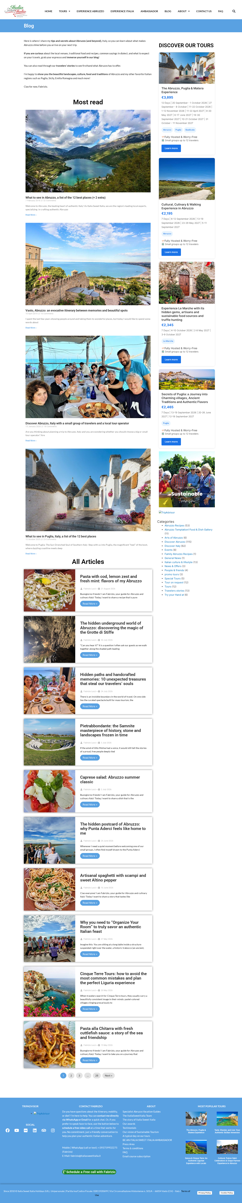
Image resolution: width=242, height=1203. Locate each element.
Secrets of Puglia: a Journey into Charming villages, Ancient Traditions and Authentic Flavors (184, 398)
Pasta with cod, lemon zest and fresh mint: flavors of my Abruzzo (111, 578)
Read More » (31, 215)
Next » (108, 1075)
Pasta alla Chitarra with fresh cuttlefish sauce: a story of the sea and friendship (111, 1033)
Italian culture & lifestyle (179, 562)
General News (173, 558)
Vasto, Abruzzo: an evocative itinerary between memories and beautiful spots (77, 310)
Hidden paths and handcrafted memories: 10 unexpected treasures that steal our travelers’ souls (113, 679)
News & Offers (173, 566)
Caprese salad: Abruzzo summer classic (110, 779)
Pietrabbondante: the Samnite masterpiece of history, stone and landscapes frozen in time (110, 730)
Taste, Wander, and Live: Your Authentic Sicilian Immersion (227, 1131)
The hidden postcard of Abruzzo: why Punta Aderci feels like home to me (113, 829)
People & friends (174, 570)
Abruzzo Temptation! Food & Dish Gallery (188, 529)
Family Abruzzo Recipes (179, 554)
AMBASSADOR (149, 11)
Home (48, 11)
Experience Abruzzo (90, 11)
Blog (168, 11)
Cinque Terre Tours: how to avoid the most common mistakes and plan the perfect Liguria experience (113, 978)
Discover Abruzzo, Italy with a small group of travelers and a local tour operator (77, 423)
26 (96, 1075)
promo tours (172, 574)
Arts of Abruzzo (174, 537)
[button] (234, 11)
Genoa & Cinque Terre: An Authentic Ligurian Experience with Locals (196, 1160)
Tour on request (174, 582)
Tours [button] (63, 11)
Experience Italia (122, 11)
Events (169, 549)
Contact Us (204, 11)
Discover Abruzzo (175, 541)
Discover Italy (172, 545)
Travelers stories (174, 590)
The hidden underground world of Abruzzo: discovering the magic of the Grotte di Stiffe (111, 628)
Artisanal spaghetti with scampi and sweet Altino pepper (113, 877)
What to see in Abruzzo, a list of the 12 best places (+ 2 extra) (66, 197)
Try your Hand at (174, 594)
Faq (220, 11)
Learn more (171, 148)
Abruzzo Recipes (174, 525)
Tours (168, 586)
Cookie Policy (227, 1193)
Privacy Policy (205, 1193)
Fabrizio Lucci (90, 589)
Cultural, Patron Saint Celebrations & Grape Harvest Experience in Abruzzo (227, 1160)
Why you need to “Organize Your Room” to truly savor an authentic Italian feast (110, 927)
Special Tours (173, 578)
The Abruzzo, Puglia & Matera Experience (196, 1131)
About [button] (182, 11)
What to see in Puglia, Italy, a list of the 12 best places (61, 536)
